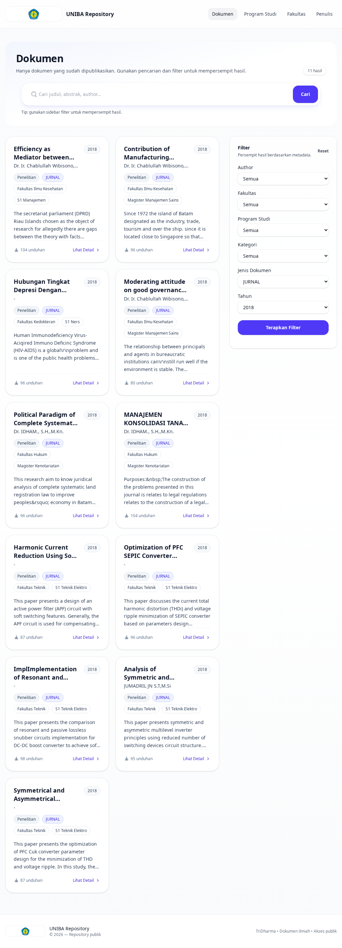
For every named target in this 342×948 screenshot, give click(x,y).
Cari (305, 94)
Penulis (324, 14)
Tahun (245, 296)
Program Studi (260, 14)
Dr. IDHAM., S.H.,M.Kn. (39, 431)
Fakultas (296, 14)
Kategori (247, 244)
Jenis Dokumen (254, 270)
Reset (323, 151)
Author (245, 167)
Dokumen (222, 14)
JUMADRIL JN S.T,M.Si (147, 686)
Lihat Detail (83, 250)
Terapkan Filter (283, 327)
